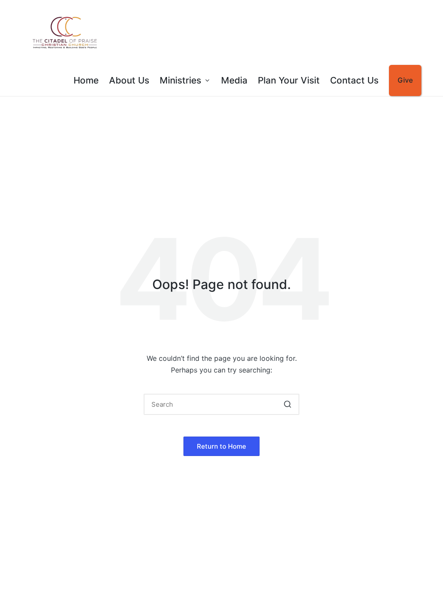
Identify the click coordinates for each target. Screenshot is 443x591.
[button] (287, 404)
